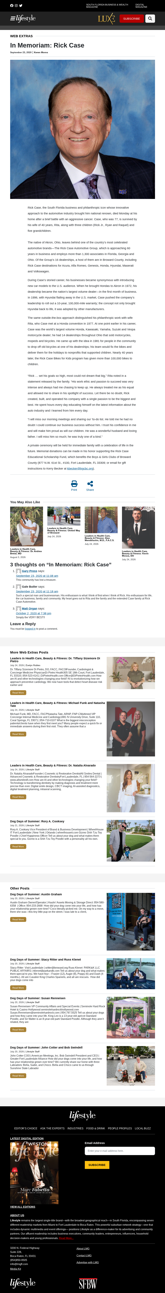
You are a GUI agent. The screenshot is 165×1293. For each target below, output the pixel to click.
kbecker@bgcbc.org (80, 468)
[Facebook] (11, 5)
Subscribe (131, 18)
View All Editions (22, 1207)
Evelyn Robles (33, 665)
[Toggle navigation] (12, 18)
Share (90, 489)
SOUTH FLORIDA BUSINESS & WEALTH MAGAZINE (107, 6)
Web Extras (21, 36)
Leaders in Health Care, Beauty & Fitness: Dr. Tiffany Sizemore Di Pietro (55, 660)
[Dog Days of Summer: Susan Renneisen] (131, 1018)
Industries (75, 1128)
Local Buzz (143, 1128)
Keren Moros (41, 52)
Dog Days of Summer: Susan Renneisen (37, 998)
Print (74, 489)
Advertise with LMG (88, 1262)
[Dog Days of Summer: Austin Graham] (131, 922)
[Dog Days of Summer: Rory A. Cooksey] (131, 841)
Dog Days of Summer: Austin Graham (36, 894)
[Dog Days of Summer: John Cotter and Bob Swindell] (131, 1066)
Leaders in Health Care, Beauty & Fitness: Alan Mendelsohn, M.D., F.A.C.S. (99, 538)
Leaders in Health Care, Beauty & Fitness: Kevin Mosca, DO (135, 553)
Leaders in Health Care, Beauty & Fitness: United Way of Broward (63, 530)
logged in (30, 628)
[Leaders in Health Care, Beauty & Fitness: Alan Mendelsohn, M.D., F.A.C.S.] (101, 520)
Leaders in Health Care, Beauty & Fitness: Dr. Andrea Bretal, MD (26, 551)
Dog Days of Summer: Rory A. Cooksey (37, 821)
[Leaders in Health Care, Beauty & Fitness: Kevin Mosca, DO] (138, 528)
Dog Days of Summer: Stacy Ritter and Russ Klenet (45, 959)
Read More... (66, 1238)
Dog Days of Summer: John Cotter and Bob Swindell (46, 1047)
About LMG (83, 1248)
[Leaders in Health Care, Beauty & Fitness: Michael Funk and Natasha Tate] (131, 730)
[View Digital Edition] (34, 1172)
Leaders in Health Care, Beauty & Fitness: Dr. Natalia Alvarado (53, 765)
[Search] (150, 18)
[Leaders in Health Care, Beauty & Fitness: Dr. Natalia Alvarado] (131, 789)
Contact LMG (84, 1255)
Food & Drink (95, 1128)
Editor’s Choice (25, 1128)
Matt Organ (29, 608)
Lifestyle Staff (32, 710)
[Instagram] (16, 5)
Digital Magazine (141, 6)
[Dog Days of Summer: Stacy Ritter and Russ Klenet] (131, 974)
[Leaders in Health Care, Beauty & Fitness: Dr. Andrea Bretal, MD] (26, 527)
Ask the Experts (52, 1128)
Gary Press (29, 571)
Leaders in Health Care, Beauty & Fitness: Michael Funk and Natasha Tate (57, 704)
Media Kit (15, 1268)
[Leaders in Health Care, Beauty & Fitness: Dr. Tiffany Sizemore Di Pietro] (131, 674)
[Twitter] (20, 5)
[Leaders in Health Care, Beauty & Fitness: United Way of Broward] (63, 516)
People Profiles (120, 1128)
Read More (18, 692)
